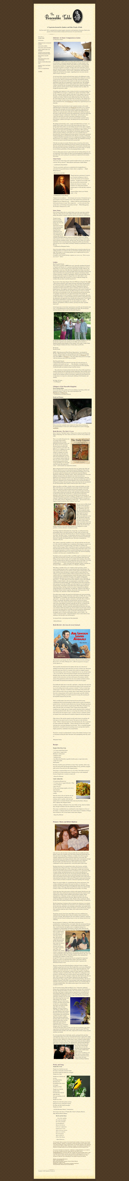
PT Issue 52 (83, 355)
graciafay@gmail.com (57, 1152)
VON (89, 282)
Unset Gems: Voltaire (42, 45)
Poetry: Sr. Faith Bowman (43, 68)
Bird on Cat (64, 392)
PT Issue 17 (67, 356)
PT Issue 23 (70, 101)
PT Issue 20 (73, 107)
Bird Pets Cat (56, 392)
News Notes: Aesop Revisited (44, 47)
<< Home (40, 71)
